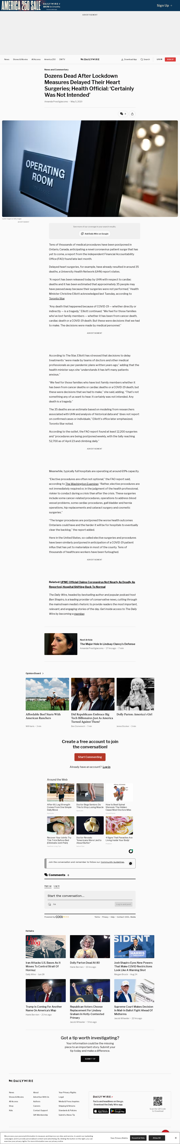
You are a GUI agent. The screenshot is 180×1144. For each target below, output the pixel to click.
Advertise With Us (41, 1097)
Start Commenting (90, 757)
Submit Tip (90, 1059)
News (6, 59)
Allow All (157, 1138)
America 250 (50, 59)
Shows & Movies (20, 59)
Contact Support (40, 1110)
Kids (11, 1110)
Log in (106, 767)
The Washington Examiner (81, 483)
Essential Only (138, 1138)
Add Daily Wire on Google (96, 234)
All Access (36, 59)
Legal (61, 1097)
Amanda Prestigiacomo (56, 101)
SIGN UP (170, 59)
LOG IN (159, 59)
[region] (90, 1138)
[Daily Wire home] (90, 59)
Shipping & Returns (67, 1106)
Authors (36, 1101)
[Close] (176, 1138)
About (36, 1092)
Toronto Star (56, 298)
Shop (11, 1106)
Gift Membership (40, 1115)
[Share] (132, 114)
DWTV (62, 59)
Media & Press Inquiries (69, 1101)
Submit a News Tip (67, 1115)
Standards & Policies (68, 1110)
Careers (36, 1106)
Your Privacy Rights (67, 1092)
